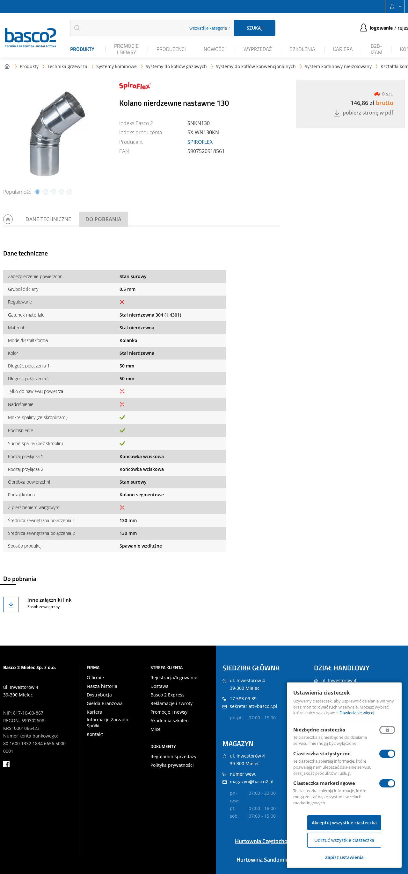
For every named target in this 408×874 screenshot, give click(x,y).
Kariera (343, 49)
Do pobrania (103, 219)
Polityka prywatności (172, 765)
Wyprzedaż (258, 49)
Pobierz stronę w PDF (368, 113)
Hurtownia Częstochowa (265, 841)
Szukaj (255, 28)
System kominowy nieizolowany (338, 66)
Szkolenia (302, 49)
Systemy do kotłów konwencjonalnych (256, 66)
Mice (155, 729)
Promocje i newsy (126, 49)
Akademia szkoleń (169, 721)
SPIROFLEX (200, 141)
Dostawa (159, 686)
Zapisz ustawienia (344, 857)
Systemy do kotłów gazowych (176, 66)
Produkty (82, 49)
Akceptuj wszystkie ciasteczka (344, 823)
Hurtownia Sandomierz (265, 859)
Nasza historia (102, 686)
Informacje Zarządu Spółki (107, 722)
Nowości (215, 49)
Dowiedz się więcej (356, 713)
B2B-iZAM (376, 49)
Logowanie (381, 27)
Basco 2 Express (167, 695)
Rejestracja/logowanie (173, 678)
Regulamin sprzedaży (173, 756)
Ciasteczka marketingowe (324, 783)
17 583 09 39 (243, 699)
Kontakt (95, 734)
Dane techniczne (48, 219)
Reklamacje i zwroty (171, 703)
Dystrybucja (99, 695)
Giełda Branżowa (105, 703)
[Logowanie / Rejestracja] (395, 6)
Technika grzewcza (67, 66)
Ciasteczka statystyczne (322, 753)
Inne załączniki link (49, 600)
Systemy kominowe (116, 66)
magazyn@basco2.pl (251, 782)
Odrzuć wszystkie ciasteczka (344, 840)
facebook (6, 764)
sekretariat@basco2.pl (253, 706)
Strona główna (7, 66)
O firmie (95, 678)
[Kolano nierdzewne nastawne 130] (57, 134)
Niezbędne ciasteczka (319, 729)
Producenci (171, 49)
